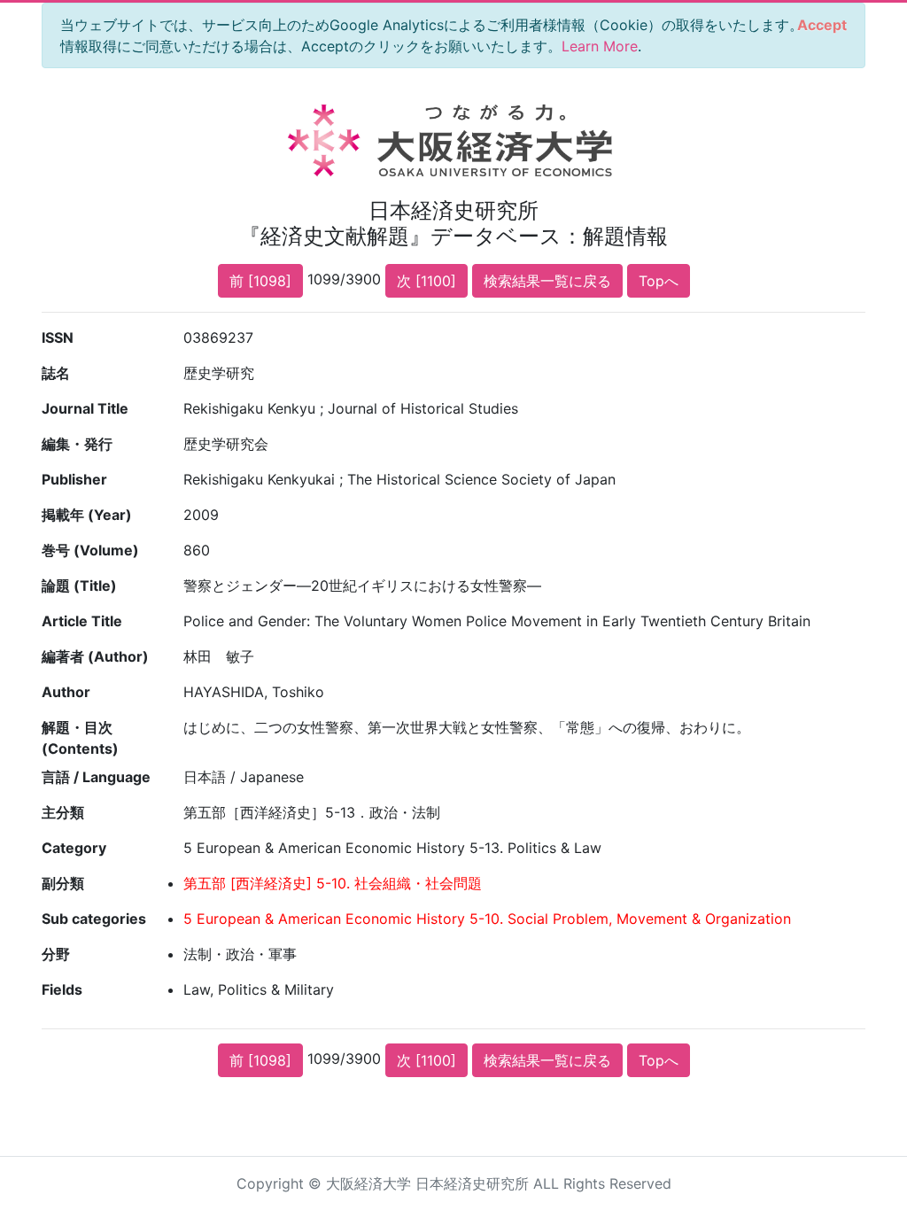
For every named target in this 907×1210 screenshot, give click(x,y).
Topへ (658, 281)
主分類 (63, 812)
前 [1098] (260, 281)
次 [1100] (426, 281)
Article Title (82, 621)
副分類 (63, 883)
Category (74, 848)
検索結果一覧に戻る (547, 281)
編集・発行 (77, 444)
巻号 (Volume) (90, 550)
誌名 (56, 373)
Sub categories (94, 918)
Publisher (74, 479)
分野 (56, 954)
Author (66, 692)
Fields (62, 989)
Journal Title (85, 408)
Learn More (600, 46)
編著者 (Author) (95, 656)
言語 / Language (96, 777)
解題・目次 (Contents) (80, 737)
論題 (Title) (79, 585)
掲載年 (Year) (87, 515)
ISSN (58, 337)
